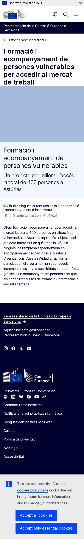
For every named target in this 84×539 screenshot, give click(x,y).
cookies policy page (32, 490)
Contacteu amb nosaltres (22, 405)
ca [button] (55, 14)
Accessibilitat (13, 456)
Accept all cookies (36, 515)
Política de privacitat (19, 439)
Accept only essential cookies (46, 528)
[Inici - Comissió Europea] (14, 14)
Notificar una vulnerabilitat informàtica (32, 413)
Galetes (9, 430)
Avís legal (10, 448)
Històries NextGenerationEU (27, 40)
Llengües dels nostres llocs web (28, 422)
